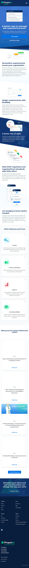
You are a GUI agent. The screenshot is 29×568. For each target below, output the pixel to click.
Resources (18, 503)
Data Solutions (5, 553)
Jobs (2, 507)
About (2, 503)
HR (1, 516)
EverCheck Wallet (4, 520)
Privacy (17, 520)
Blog (16, 505)
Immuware (4, 551)
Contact (2, 505)
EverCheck (4, 549)
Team (2, 509)
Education (3, 518)
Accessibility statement (20, 524)
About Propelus (4, 557)
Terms (17, 518)
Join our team (4, 559)
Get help (17, 516)
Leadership (3, 561)
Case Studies (18, 507)
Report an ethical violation (21, 522)
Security (2, 522)
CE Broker (3, 547)
